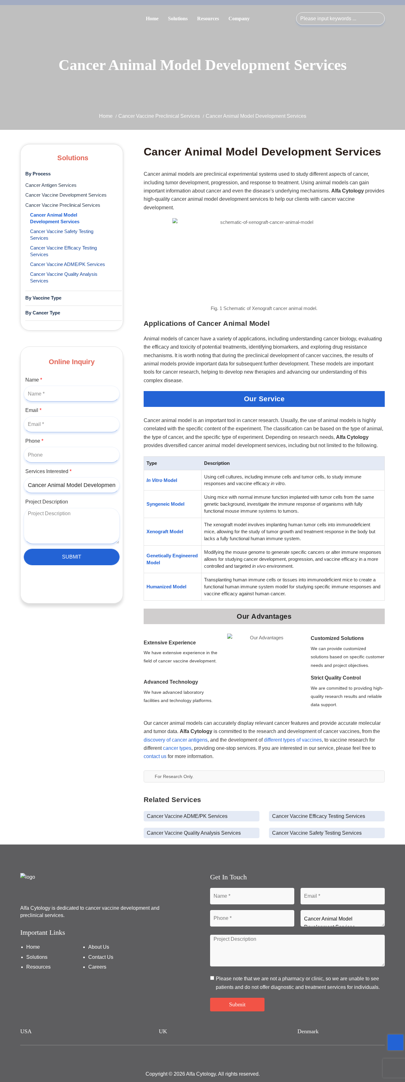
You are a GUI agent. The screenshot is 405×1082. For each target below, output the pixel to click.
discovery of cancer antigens (176, 740)
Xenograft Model (164, 531)
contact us (155, 756)
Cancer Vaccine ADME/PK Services (67, 264)
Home (152, 18)
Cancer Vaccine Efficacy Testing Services (63, 251)
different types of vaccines (293, 740)
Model (161, 480)
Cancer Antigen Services (51, 185)
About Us (98, 947)
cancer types (177, 748)
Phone (34, 441)
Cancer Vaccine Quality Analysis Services (63, 277)
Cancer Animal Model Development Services (54, 218)
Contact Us (100, 957)
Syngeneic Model (165, 504)
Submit (237, 1004)
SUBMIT (71, 557)
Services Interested (48, 471)
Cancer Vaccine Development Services (66, 195)
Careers (97, 967)
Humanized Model (166, 586)
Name (33, 380)
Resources (208, 18)
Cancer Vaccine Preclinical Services (159, 116)
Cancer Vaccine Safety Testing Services (61, 235)
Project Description (46, 501)
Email (33, 410)
